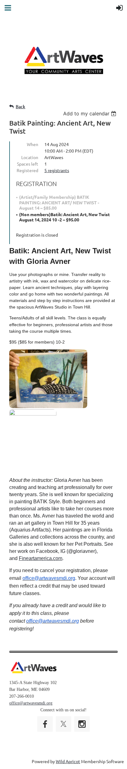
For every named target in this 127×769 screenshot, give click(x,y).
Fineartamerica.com (40, 558)
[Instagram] (82, 724)
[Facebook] (45, 724)
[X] (63, 724)
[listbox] (90, 113)
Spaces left (27, 164)
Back (20, 106)
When (32, 144)
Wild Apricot (68, 761)
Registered (27, 170)
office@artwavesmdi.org (30, 703)
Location (29, 157)
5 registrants (56, 170)
